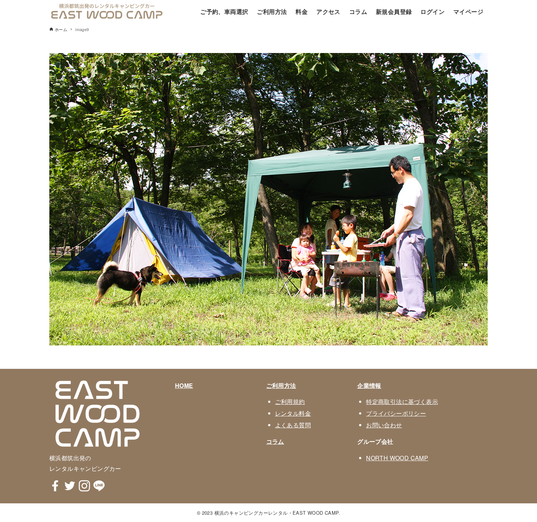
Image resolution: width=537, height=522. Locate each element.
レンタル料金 (293, 413)
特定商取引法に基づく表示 (402, 401)
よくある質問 (293, 425)
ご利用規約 (290, 401)
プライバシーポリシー (396, 413)
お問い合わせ (384, 425)
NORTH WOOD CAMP (397, 458)
